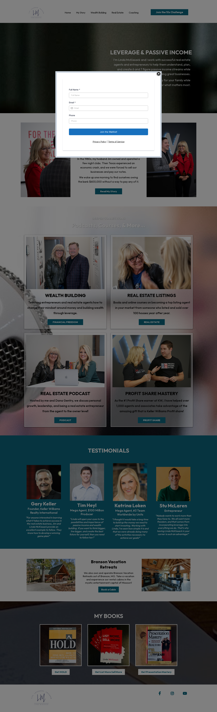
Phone (72, 115)
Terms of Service (116, 141)
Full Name (74, 89)
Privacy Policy (99, 141)
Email (72, 102)
